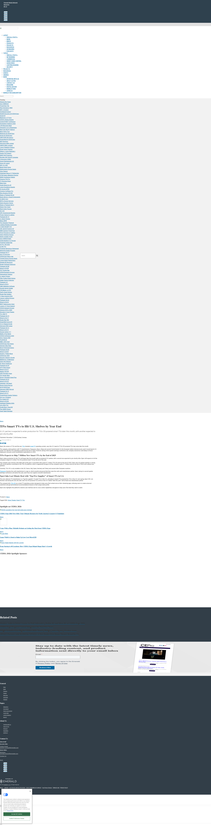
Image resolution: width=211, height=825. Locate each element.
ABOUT (1, 787)
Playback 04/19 (4, 316)
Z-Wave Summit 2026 (6, 296)
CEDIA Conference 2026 (7, 336)
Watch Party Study (5, 207)
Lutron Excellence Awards (7, 187)
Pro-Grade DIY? (4, 399)
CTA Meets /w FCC (5, 290)
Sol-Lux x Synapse (5, 397)
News (8, 39)
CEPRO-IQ (5, 732)
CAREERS (6, 787)
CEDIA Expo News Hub (6, 256)
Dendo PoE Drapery (5, 153)
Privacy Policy (10, 810)
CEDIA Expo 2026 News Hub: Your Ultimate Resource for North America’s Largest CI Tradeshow (32, 513)
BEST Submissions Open (7, 304)
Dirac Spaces (4, 171)
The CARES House (5, 409)
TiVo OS (13, 483)
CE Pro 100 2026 (5, 244)
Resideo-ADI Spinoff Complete (9, 157)
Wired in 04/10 (4, 330)
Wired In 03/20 (4, 381)
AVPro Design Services (7, 201)
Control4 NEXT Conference (7, 122)
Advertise (6, 4)
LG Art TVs (3, 246)
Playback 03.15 (4, 391)
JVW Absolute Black (6, 125)
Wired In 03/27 (4, 369)
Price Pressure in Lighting (7, 233)
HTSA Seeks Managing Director (9, 175)
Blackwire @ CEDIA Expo (7, 133)
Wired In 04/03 (4, 352)
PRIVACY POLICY (64, 787)
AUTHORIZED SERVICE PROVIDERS (17, 787)
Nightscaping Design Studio (8, 169)
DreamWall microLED (6, 322)
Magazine (10, 85)
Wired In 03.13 (4, 393)
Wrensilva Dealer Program (7, 250)
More (5, 77)
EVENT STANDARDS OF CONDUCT (33, 787)
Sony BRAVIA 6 (4, 104)
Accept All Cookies (16, 814)
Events (5, 73)
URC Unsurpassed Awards (7, 213)
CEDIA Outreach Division (7, 308)
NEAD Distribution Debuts (7, 177)
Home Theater (12, 500)
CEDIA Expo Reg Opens (7, 344)
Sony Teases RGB (5, 338)
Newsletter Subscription (12, 93)
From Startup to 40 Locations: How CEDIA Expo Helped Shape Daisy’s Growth (26, 546)
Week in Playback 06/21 (7, 205)
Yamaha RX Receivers (6, 262)
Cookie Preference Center (16, 818)
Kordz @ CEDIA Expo (6, 135)
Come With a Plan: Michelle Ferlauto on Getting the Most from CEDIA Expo (25, 528)
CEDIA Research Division (7, 272)
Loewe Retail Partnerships (7, 260)
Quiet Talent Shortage (6, 411)
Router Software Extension (7, 264)
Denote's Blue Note (5, 346)
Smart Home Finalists (6, 149)
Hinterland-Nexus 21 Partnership (9, 173)
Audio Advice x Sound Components (10, 197)
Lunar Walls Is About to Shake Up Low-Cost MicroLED (18, 537)
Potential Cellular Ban (6, 242)
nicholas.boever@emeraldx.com (9, 753)
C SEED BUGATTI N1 (6, 227)
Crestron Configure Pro (6, 191)
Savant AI (2, 116)
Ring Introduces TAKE (6, 108)
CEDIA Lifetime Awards (7, 120)
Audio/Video (11, 63)
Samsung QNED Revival (7, 389)
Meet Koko (3, 183)
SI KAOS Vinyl (4, 199)
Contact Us (11, 83)
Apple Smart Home (5, 167)
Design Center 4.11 (5, 332)
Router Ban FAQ (4, 320)
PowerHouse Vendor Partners (8, 395)
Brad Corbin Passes (6, 209)
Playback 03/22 (4, 379)
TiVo (23, 446)
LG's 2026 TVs (4, 405)
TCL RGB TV (3, 314)
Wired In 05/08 (4, 268)
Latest (5, 35)
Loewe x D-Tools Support (7, 306)
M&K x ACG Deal (5, 342)
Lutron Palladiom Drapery (7, 147)
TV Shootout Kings (5, 181)
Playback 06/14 (4, 217)
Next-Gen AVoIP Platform (7, 129)
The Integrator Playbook (7, 223)
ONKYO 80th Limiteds (6, 145)
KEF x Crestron (4, 110)
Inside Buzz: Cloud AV (6, 407)
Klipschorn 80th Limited (7, 143)
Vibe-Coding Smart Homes (7, 278)
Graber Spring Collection (7, 280)
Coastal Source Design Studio (8, 258)
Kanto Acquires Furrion (6, 203)
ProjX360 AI (3, 340)
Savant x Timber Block (6, 354)
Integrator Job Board (6, 383)
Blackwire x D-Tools (6, 118)
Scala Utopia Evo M (5, 185)
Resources (10, 47)
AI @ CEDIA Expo (5, 387)
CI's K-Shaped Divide (6, 324)
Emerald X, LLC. (7, 784)
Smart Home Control (14, 61)
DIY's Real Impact (5, 367)
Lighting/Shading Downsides (8, 225)
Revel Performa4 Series (7, 348)
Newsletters (11, 89)
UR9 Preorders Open (6, 373)
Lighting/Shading (13, 65)
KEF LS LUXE (4, 165)
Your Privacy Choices (47, 787)
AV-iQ (5, 6)
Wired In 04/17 (4, 318)
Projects (10, 45)
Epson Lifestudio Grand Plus (8, 377)
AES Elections (4, 141)
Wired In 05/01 (4, 284)
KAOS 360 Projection (6, 155)
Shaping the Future (5, 102)
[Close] (30, 791)
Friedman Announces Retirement (9, 248)
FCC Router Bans (5, 375)
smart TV (33, 446)
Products (10, 43)
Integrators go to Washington (8, 127)
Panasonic (3, 471)
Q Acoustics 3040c (5, 159)
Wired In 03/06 (4, 401)
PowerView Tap (4, 106)
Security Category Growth (7, 357)
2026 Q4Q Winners (5, 361)
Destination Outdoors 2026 (8, 124)
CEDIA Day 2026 (5, 355)
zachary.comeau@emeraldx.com (9, 747)
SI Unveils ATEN (4, 189)
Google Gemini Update (6, 288)
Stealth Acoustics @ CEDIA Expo (9, 114)
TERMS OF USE (56, 787)
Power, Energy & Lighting (7, 215)
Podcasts (10, 51)
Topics (5, 53)
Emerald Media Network (11, 2)
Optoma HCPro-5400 (6, 310)
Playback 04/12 (4, 328)
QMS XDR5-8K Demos (6, 137)
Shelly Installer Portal (6, 237)
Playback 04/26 (4, 300)
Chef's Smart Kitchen (6, 292)
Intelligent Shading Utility (7, 403)
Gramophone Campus (6, 274)
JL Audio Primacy (5, 276)
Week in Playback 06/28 (7, 195)
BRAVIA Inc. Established (7, 359)
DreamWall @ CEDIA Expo (7, 139)
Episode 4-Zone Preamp (7, 312)
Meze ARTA (3, 221)
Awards (6, 75)
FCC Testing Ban (4, 270)
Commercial (11, 59)
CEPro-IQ (10, 91)
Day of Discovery (5, 254)
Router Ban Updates (5, 294)
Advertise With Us (13, 79)
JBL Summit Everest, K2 (7, 229)
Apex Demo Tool (5, 131)
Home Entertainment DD (7, 161)
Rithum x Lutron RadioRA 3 (7, 151)
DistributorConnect (5, 112)
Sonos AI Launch (5, 163)
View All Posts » (12, 37)
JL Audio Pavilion (5, 219)
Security (10, 67)
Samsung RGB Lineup (6, 326)
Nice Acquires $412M (6, 193)
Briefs (9, 41)
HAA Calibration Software (7, 286)
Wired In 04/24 (4, 302)
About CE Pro (11, 81)
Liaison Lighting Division (7, 298)
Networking (11, 57)
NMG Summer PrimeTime (7, 231)
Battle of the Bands (5, 334)
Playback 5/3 (4, 282)
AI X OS (2, 211)
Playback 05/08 (4, 266)
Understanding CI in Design (8, 240)
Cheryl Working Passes (7, 235)
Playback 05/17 (4, 252)
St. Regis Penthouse (6, 363)
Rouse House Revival (6, 385)
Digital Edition (12, 87)
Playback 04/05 (4, 350)
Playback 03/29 (4, 365)
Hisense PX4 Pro (5, 179)
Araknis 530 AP (4, 371)
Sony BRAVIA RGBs (5, 239)
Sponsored (10, 49)
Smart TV (19, 500)
